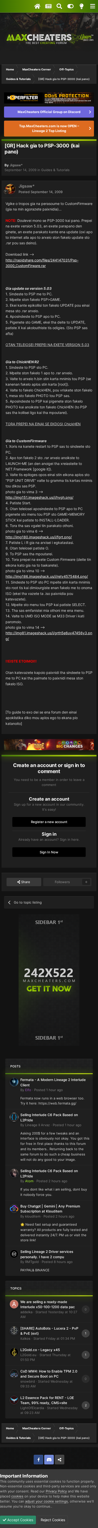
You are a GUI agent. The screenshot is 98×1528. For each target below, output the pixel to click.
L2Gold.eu (28, 1355)
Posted (41, 192)
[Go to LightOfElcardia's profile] (14, 1400)
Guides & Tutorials (55, 170)
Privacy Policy (56, 1491)
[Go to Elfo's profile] (14, 1082)
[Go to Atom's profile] (14, 1173)
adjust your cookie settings (46, 1501)
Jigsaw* (16, 165)
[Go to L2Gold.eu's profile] (14, 1352)
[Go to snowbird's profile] (14, 1373)
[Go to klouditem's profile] (14, 1208)
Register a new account (49, 822)
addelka (26, 1312)
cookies (17, 1496)
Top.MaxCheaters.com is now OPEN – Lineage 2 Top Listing (49, 128)
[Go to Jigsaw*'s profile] (11, 189)
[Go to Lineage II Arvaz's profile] (14, 1117)
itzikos (25, 1338)
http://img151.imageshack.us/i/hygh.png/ (39, 497)
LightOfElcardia (32, 1408)
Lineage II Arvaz (37, 1125)
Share (25, 882)
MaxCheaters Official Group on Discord (49, 112)
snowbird (27, 1381)
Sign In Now (49, 852)
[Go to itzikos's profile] (14, 1330)
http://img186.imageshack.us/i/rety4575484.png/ (47, 576)
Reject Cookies (52, 1520)
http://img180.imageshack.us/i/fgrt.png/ (39, 537)
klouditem (32, 1216)
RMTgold (32, 1262)
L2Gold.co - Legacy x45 (40, 1350)
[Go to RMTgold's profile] (14, 1254)
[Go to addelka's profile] (14, 1304)
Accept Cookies (19, 1520)
